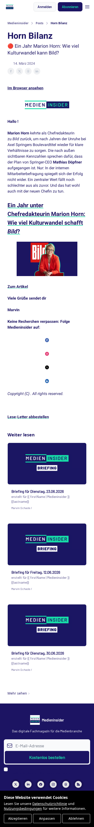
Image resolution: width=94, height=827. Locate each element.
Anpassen (47, 818)
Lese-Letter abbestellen (28, 417)
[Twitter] (15, 784)
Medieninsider (17, 23)
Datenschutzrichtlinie (49, 803)
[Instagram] (53, 784)
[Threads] (65, 784)
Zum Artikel (17, 286)
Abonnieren (70, 7)
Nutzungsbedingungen (23, 808)
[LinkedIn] (28, 784)
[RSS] (78, 784)
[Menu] (87, 6)
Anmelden (45, 7)
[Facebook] (40, 784)
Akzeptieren (17, 818)
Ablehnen (76, 818)
